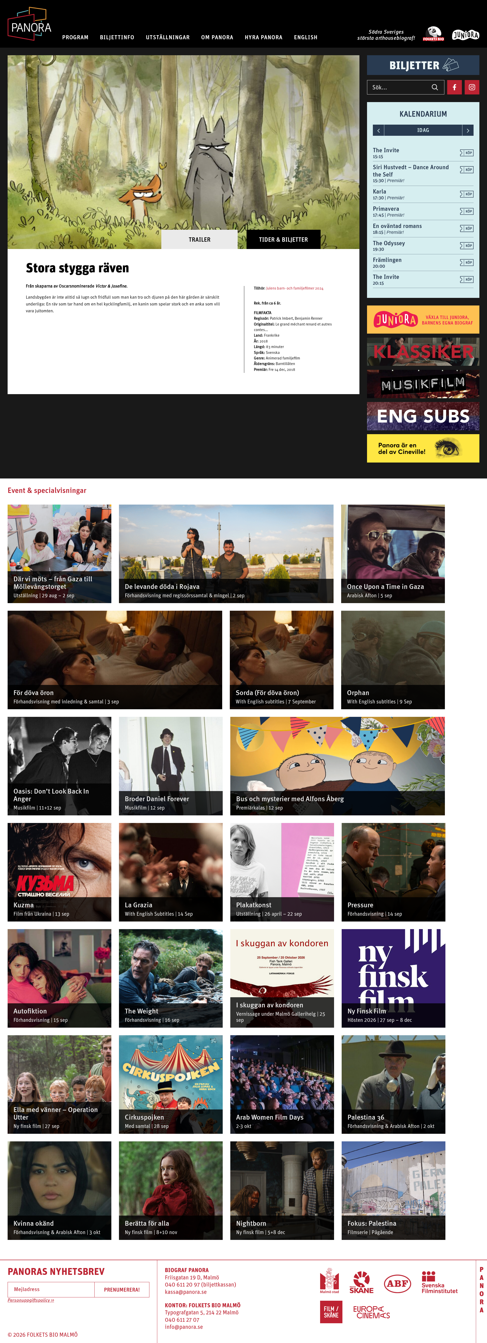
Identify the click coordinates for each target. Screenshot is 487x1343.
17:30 (379, 197)
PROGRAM (75, 37)
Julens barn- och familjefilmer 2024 (294, 289)
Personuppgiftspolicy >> (31, 1300)
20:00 (379, 266)
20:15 (378, 283)
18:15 (378, 232)
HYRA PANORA (264, 37)
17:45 (379, 215)
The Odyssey (389, 242)
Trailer (200, 239)
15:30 (379, 180)
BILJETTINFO (117, 37)
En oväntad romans (397, 225)
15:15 (378, 156)
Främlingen (387, 259)
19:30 (378, 249)
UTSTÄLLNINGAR (168, 37)
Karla (379, 191)
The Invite (386, 150)
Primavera (386, 208)
